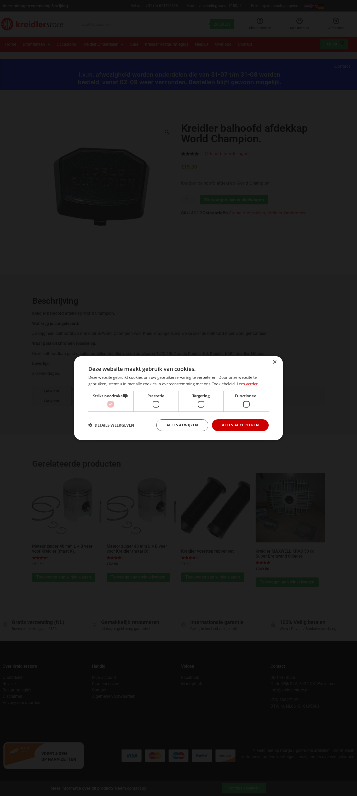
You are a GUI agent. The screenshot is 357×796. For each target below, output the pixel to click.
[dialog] (178, 398)
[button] (111, 425)
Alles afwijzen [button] (182, 424)
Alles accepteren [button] (240, 424)
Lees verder (247, 383)
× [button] (275, 362)
